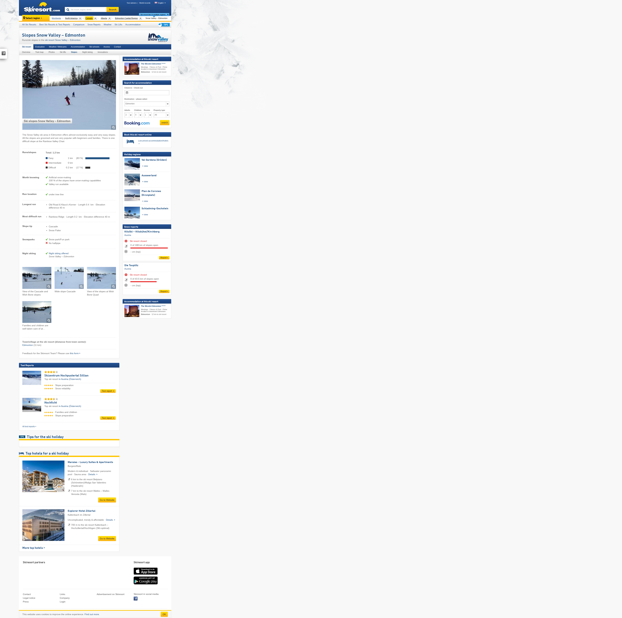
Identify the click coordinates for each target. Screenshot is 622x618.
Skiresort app (142, 562)
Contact (117, 47)
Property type (159, 110)
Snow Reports (94, 24)
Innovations (103, 52)
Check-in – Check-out (133, 88)
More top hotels (32, 548)
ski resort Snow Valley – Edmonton (63, 40)
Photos (52, 52)
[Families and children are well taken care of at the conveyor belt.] (36, 312)
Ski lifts (63, 52)
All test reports (28, 426)
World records (144, 3)
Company (65, 598)
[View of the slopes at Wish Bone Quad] (101, 278)
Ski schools (94, 47)
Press (26, 601)
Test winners (132, 3)
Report (164, 258)
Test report (107, 391)
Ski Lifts (118, 24)
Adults (127, 110)
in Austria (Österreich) (70, 379)
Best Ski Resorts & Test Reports (54, 24)
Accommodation (133, 24)
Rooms (147, 110)
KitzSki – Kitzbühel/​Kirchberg (142, 232)
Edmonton (27, 345)
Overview (26, 52)
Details (92, 474)
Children (137, 110)
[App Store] (146, 575)
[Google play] (146, 584)
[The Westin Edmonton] (131, 69)
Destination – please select (135, 99)
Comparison (78, 24)
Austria (127, 235)
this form (74, 353)
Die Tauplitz (131, 265)
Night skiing (87, 52)
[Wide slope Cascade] (69, 278)
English (161, 3)
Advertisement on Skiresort (110, 594)
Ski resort (26, 47)
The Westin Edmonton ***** (153, 64)
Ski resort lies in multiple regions (153, 15)
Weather (107, 24)
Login (62, 601)
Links (62, 594)
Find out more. (92, 614)
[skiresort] (40, 7)
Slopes (74, 52)
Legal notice (29, 598)
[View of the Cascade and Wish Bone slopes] (36, 278)
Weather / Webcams (58, 47)
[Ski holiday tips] (163, 25)
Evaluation (40, 47)
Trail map (39, 52)
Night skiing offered (59, 253)
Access (107, 47)
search (164, 122)
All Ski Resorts (29, 24)
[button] (137, 123)
